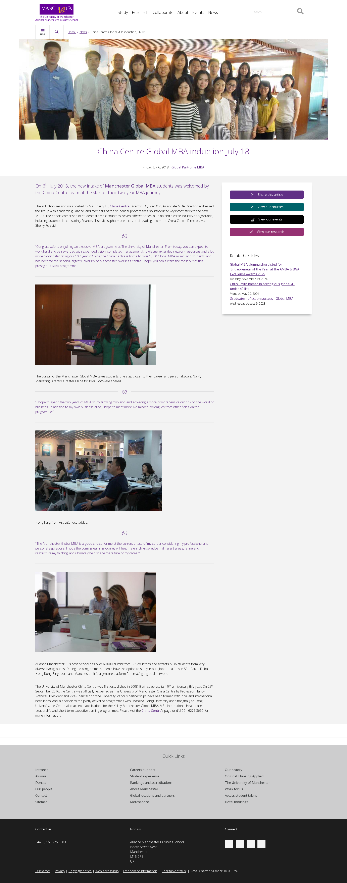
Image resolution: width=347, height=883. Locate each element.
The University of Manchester (247, 782)
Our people (43, 789)
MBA (112, 5)
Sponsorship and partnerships (268, 5)
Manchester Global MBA (130, 186)
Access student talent (241, 795)
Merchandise (140, 802)
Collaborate (163, 12)
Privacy (60, 871)
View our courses (271, 207)
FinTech (114, 14)
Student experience (144, 776)
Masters (253, 5)
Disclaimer (42, 871)
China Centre (120, 206)
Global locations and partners (152, 795)
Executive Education (192, 5)
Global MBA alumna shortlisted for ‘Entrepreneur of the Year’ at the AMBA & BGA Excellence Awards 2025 (264, 269)
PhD (250, 5)
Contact (41, 795)
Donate (41, 782)
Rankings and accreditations (151, 782)
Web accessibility (107, 871)
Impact (113, 5)
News (213, 12)
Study (123, 12)
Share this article (270, 194)
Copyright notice (80, 871)
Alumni (40, 776)
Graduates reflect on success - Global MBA (261, 298)
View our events (270, 219)
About (183, 12)
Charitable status (174, 871)
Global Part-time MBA (187, 167)
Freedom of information (140, 871)
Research (140, 12)
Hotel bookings (236, 802)
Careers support (142, 770)
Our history (233, 770)
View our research (270, 231)
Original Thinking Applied (244, 776)
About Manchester (144, 789)
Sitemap (41, 802)
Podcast (114, 14)
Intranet (41, 770)
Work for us (234, 789)
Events (198, 12)
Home (72, 32)
